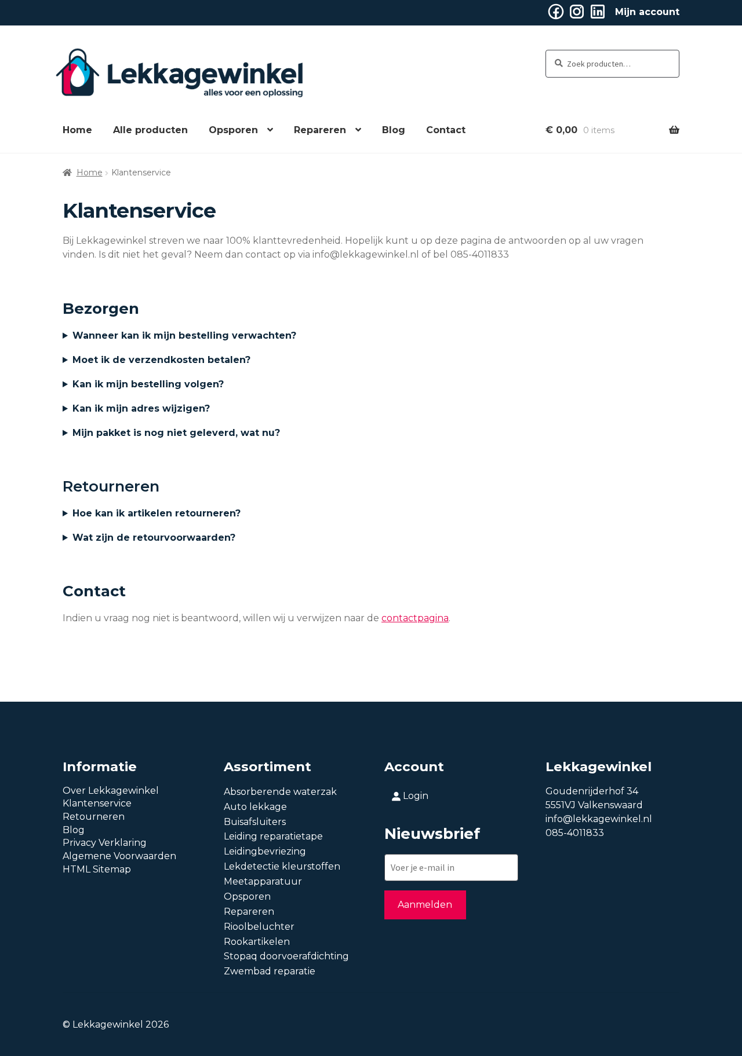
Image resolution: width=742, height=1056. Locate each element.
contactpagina (415, 618)
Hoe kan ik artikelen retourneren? (156, 513)
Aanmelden (425, 904)
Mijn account (647, 11)
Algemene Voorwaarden (119, 855)
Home (77, 129)
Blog (393, 129)
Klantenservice (97, 803)
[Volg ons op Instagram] (577, 17)
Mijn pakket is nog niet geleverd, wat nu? (176, 432)
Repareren (320, 129)
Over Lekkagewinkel (111, 790)
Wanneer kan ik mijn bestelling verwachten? (184, 335)
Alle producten (150, 129)
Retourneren (94, 816)
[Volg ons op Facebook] (556, 17)
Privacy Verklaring (105, 842)
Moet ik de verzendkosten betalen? (161, 359)
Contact (445, 129)
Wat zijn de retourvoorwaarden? (153, 537)
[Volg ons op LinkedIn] (597, 17)
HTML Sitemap (97, 869)
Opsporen (233, 129)
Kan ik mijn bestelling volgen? (148, 384)
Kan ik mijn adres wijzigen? (141, 408)
